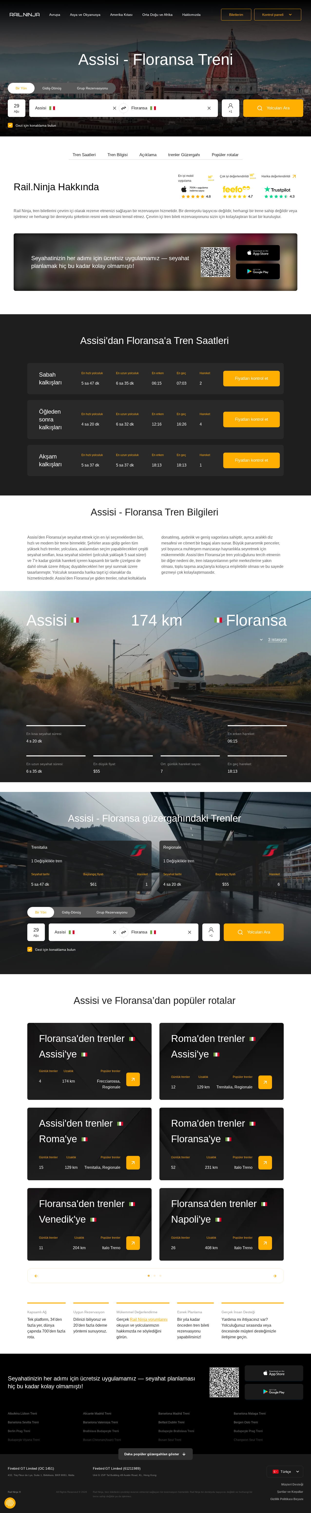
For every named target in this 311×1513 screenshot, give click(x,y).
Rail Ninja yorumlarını (148, 1319)
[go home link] (24, 14)
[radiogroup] (62, 88)
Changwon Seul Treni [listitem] (248, 1440)
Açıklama (147, 154)
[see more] (133, 1079)
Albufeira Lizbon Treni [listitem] (22, 1413)
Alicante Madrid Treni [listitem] (97, 1413)
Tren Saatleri (84, 154)
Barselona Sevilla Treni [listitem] (23, 1422)
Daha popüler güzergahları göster (151, 1454)
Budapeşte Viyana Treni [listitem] (24, 1440)
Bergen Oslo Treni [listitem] (246, 1422)
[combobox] (62, 108)
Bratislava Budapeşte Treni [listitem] (101, 1431)
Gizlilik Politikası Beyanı (286, 1499)
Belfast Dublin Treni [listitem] (171, 1422)
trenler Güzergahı (184, 154)
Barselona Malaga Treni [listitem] (250, 1413)
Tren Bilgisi (117, 154)
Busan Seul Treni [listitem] (169, 1440)
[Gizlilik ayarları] (10, 1503)
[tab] (84, 155)
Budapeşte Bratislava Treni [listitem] (176, 1431)
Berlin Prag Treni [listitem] (19, 1431)
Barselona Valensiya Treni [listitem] (100, 1422)
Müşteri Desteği (292, 1484)
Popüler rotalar (225, 154)
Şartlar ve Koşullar (290, 1492)
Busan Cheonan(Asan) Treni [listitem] (102, 1440)
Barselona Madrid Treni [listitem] (174, 1413)
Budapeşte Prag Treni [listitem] (248, 1431)
